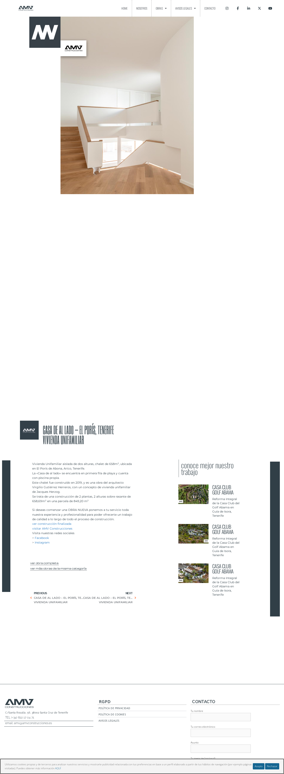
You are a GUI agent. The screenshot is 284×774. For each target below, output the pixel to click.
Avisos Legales (183, 8)
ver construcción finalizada (51, 524)
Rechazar (272, 766)
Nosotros (141, 8)
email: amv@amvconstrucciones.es (28, 723)
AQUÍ (58, 768)
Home (124, 8)
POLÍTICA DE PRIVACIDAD (114, 708)
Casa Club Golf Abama (222, 489)
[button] (44, 562)
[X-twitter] (259, 8)
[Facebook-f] (238, 8)
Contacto (209, 8)
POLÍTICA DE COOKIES (112, 714)
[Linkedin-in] (248, 8)
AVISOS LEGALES (109, 720)
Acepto (259, 766)
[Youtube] (270, 8)
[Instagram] (227, 8)
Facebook (42, 538)
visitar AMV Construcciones (52, 528)
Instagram (42, 542)
